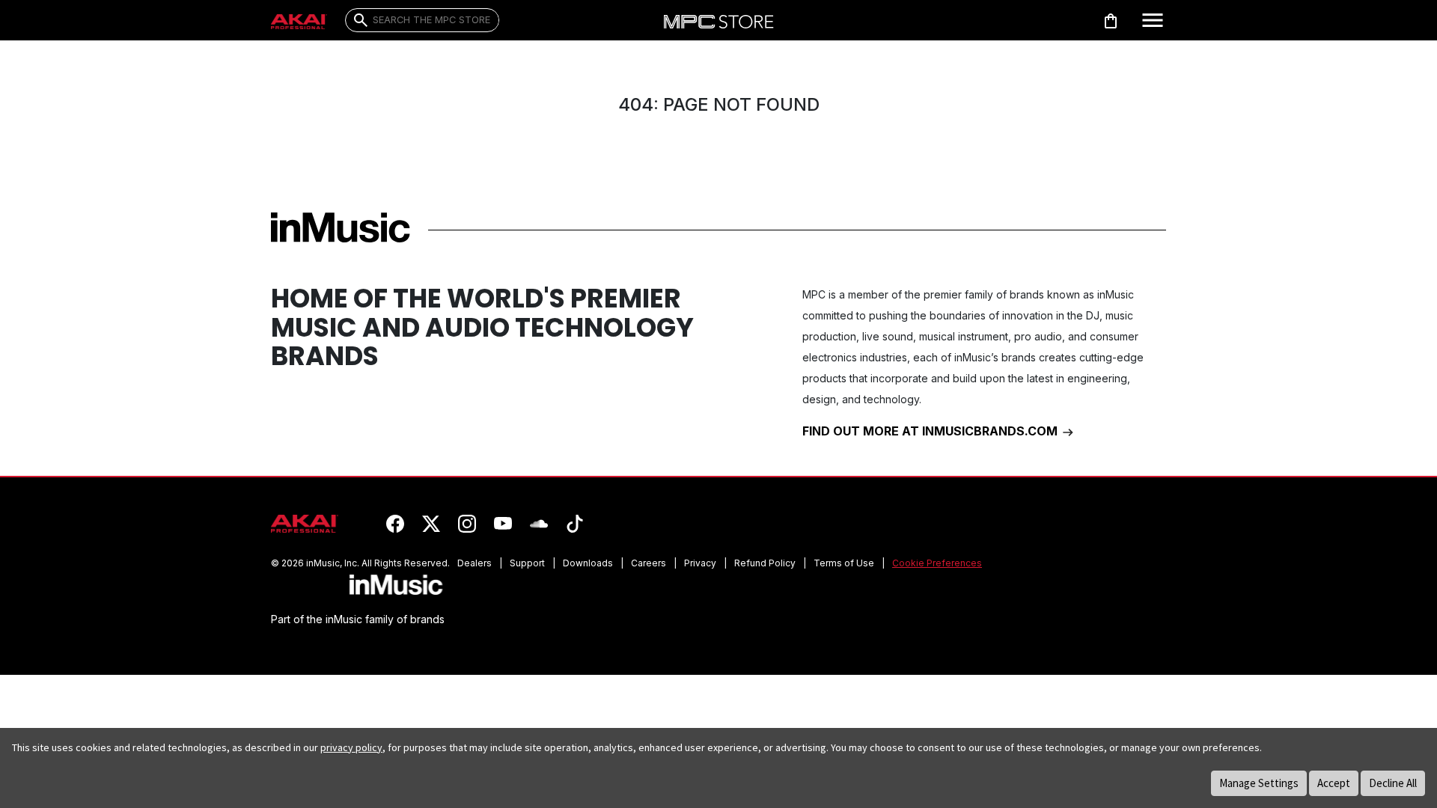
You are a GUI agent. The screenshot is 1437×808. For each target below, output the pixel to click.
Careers (648, 563)
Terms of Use (844, 563)
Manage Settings (1259, 783)
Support (527, 563)
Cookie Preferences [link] (937, 563)
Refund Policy (765, 563)
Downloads (588, 563)
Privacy (700, 563)
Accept (1333, 783)
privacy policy (351, 747)
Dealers (474, 563)
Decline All (1393, 783)
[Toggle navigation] (1152, 20)
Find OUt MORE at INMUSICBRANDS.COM (931, 430)
